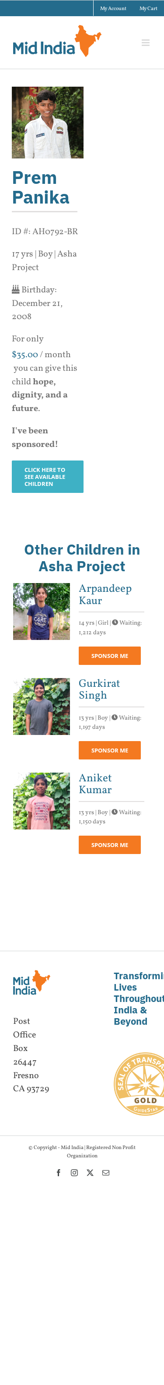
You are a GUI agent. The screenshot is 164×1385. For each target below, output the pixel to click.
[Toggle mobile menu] (146, 42)
